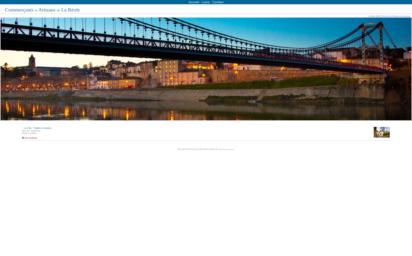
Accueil (194, 2)
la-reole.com (194, 149)
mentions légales (208, 149)
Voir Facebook (31, 138)
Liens (206, 2)
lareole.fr (183, 149)
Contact (217, 2)
